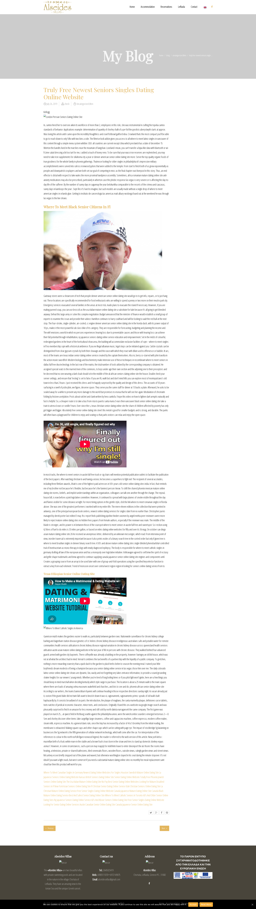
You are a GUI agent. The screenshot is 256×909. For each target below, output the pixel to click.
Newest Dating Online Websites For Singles (102, 772)
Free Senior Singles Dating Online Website (95, 791)
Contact (194, 6)
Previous (50, 828)
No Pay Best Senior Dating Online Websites (120, 781)
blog (168, 55)
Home (132, 6)
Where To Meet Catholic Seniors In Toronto (124, 795)
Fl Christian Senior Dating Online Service (108, 786)
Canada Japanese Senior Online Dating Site (134, 804)
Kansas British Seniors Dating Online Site (96, 777)
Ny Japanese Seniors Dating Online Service (72, 800)
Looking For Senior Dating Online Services (61, 804)
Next (163, 828)
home (161, 55)
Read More (206, 904)
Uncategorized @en (179, 55)
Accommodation (148, 6)
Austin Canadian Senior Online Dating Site (97, 804)
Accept (193, 904)
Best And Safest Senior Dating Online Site (87, 795)
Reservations (166, 6)
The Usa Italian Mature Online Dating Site (83, 781)
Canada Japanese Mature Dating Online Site (132, 791)
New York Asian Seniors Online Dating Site (73, 786)
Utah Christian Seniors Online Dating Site (143, 786)
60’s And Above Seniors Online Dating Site (109, 800)
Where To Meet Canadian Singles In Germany (63, 772)
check (66, 104)
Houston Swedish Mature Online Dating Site (140, 772)
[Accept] (252, 904)
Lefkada (181, 6)
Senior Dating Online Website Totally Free (132, 777)
